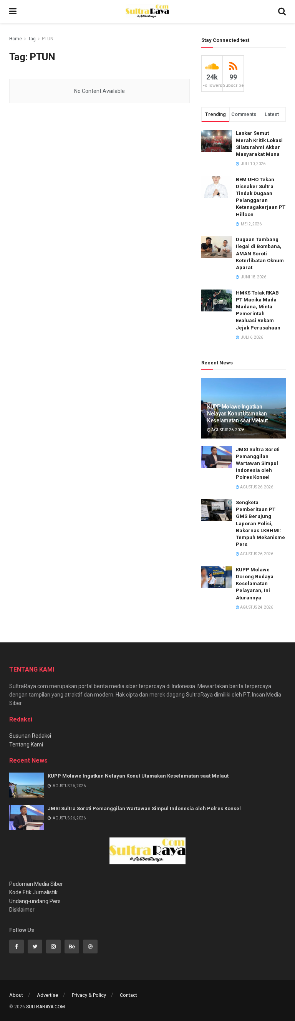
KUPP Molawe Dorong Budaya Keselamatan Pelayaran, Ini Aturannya (254, 584)
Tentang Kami (26, 744)
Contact (128, 995)
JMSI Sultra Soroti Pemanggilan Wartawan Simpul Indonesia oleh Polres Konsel (258, 463)
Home (15, 38)
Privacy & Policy (89, 995)
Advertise (47, 995)
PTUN (47, 38)
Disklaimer (22, 910)
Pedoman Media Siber (36, 884)
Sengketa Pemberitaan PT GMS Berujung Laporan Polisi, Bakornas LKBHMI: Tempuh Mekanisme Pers (260, 523)
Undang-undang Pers (35, 901)
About (16, 995)
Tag (32, 38)
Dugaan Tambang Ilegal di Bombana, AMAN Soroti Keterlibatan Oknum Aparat (260, 253)
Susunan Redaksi (30, 736)
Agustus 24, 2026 (256, 607)
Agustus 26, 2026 (227, 430)
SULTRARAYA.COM (45, 1006)
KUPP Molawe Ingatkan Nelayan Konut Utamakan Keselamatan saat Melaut (237, 414)
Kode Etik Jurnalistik (33, 892)
